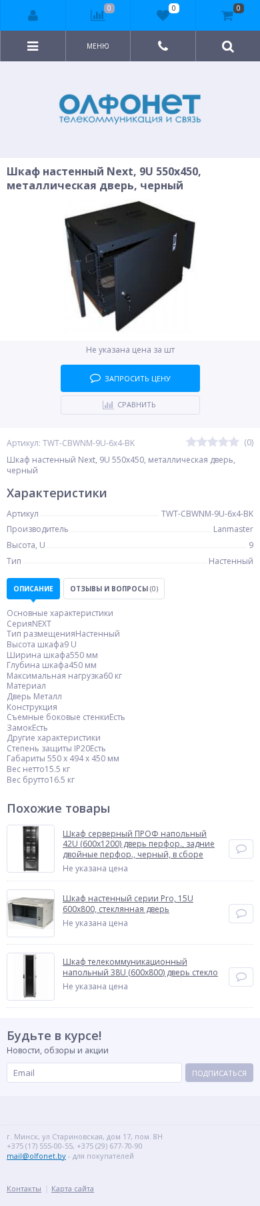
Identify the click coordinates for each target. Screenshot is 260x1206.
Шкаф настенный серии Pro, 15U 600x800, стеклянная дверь (128, 903)
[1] (191, 443)
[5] (234, 443)
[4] (223, 443)
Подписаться (219, 1073)
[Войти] (33, 15)
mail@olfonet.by (36, 1156)
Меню (98, 46)
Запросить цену (138, 378)
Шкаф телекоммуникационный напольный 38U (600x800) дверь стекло (140, 967)
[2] (202, 443)
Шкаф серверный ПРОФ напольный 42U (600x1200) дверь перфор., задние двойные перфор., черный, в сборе (139, 844)
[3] (212, 443)
